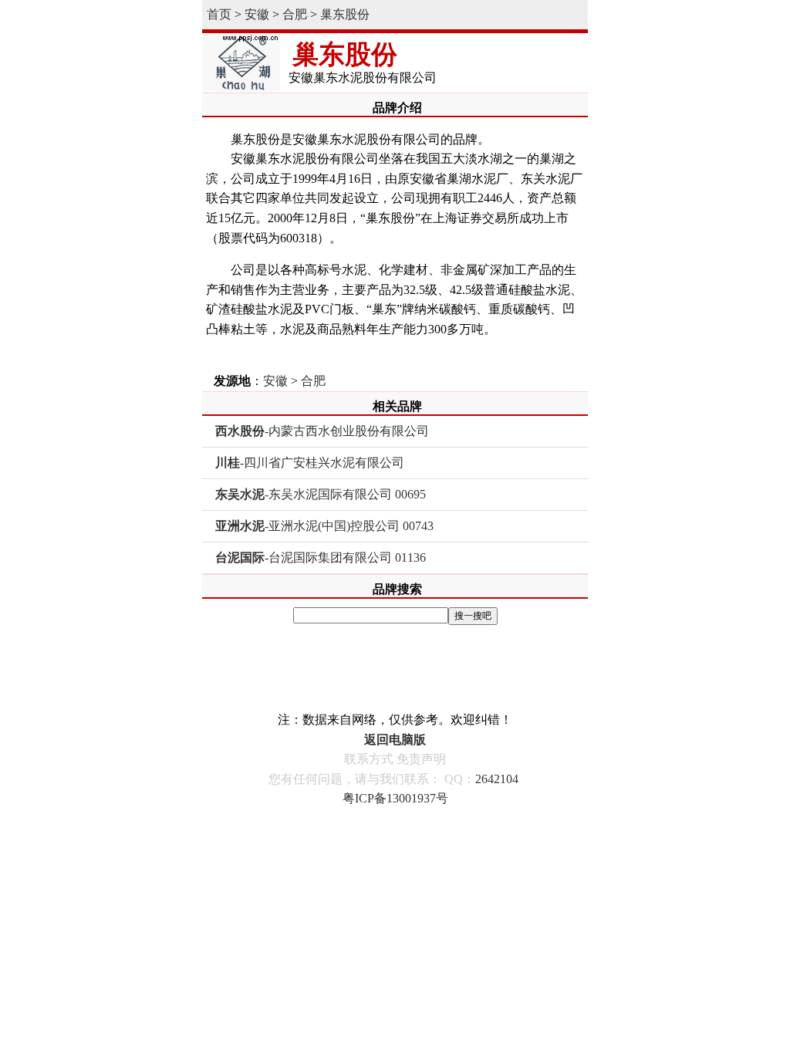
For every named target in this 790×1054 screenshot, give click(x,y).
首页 (219, 14)
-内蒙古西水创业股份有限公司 (322, 430)
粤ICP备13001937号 (395, 798)
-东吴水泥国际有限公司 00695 (320, 494)
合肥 (294, 14)
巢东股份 (345, 14)
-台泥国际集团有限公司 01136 (320, 557)
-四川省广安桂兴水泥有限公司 (309, 462)
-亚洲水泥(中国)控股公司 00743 (324, 525)
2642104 (496, 778)
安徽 (257, 14)
